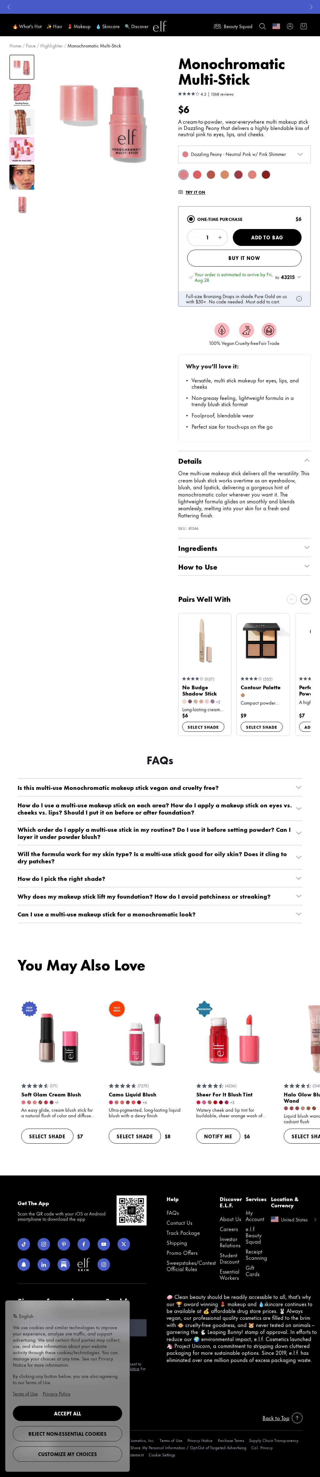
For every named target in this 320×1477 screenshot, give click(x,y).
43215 (288, 277)
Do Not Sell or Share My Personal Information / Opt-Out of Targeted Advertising (175, 1447)
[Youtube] (104, 1244)
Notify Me (218, 1136)
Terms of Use (171, 1440)
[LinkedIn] (44, 1264)
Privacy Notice (200, 1440)
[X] (124, 1244)
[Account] (290, 26)
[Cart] (304, 26)
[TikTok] (24, 1244)
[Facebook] (84, 1244)
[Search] (262, 26)
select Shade (203, 727)
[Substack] (64, 1264)
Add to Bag (267, 237)
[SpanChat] (24, 1264)
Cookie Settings (162, 1454)
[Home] (160, 26)
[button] (103, 120)
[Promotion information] (299, 298)
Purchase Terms (231, 1440)
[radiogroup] (244, 256)
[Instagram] (44, 1244)
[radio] (191, 219)
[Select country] (276, 26)
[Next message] (311, 7)
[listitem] (183, 174)
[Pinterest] (64, 1244)
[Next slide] (306, 599)
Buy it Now (244, 258)
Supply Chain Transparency (273, 1440)
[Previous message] (8, 7)
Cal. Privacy (261, 1447)
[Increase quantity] (220, 237)
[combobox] (244, 154)
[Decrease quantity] (195, 237)
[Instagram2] (104, 1264)
